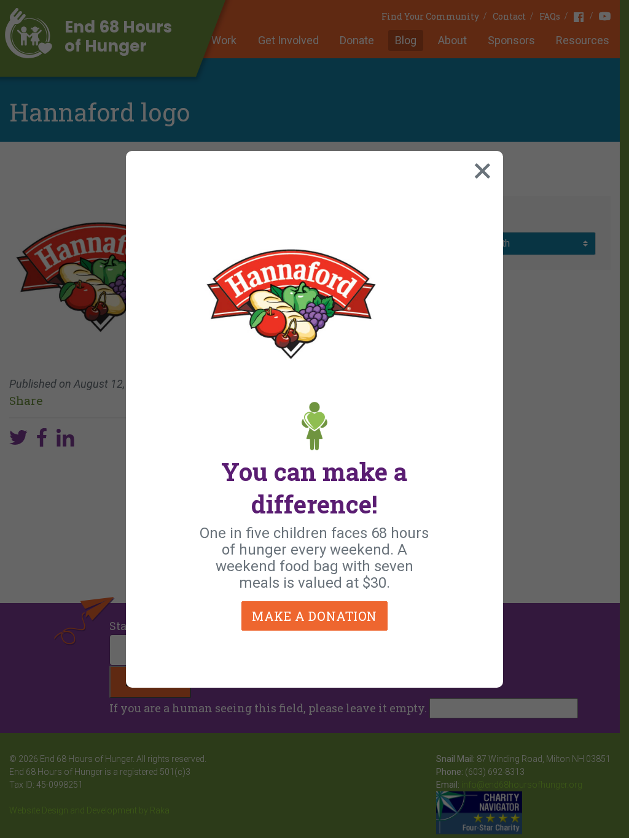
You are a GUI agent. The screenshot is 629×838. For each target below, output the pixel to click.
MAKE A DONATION (314, 616)
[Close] (480, 168)
